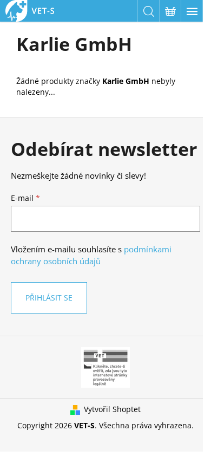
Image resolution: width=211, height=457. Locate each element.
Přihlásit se (48, 297)
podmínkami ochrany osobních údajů (91, 255)
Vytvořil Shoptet (112, 409)
